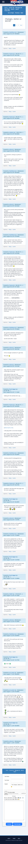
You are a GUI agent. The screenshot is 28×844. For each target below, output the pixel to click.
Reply (10, 48)
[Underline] (8, 798)
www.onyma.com (8, 427)
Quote (14, 48)
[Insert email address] (5, 799)
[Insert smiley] (18, 799)
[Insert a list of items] (8, 799)
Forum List (11, 7)
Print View (7, 10)
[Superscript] (13, 798)
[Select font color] (15, 798)
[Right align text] (17, 799)
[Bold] (5, 798)
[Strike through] (10, 798)
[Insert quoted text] (10, 799)
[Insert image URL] (20, 798)
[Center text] (15, 799)
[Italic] (6, 798)
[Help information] (23, 798)
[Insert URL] (18, 798)
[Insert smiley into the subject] (11, 786)
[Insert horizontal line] (6, 799)
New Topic (7, 9)
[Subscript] (12, 798)
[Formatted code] (12, 799)
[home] (17, 2)
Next (22, 13)
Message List (18, 7)
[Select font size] (17, 798)
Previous (17, 13)
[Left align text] (13, 799)
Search (12, 9)
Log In (17, 9)
